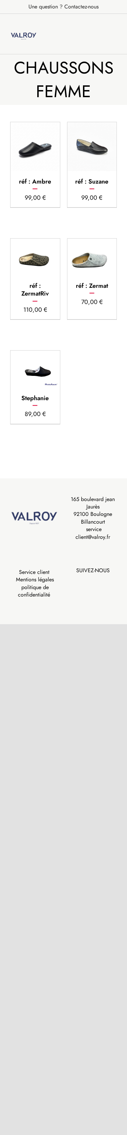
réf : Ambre (35, 181)
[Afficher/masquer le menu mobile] (114, 24)
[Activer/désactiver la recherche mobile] (102, 24)
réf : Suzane (91, 181)
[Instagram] (98, 581)
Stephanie (35, 398)
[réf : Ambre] (35, 146)
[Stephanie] (35, 369)
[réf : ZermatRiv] (35, 257)
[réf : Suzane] (92, 146)
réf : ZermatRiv (35, 289)
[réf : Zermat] (92, 257)
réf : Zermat (92, 285)
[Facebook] (88, 581)
